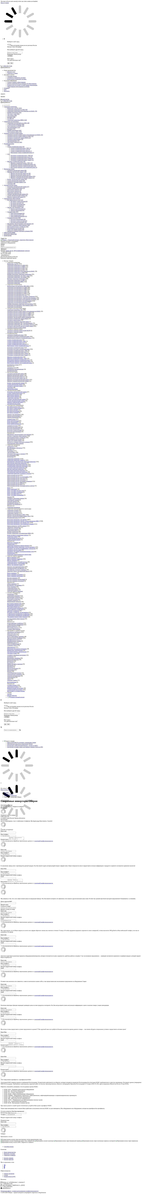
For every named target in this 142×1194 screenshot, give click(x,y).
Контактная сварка (12, 389)
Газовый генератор (12, 600)
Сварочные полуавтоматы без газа (17, 295)
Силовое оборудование (13, 629)
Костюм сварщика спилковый (15, 581)
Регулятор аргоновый (13, 411)
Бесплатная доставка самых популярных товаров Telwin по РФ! (25, 747)
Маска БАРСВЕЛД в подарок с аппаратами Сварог (21, 742)
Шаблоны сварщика (12, 542)
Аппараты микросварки (14, 320)
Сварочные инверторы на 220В (16, 265)
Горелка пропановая (13, 417)
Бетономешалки (11, 682)
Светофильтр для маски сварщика (16, 569)
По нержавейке (11, 455)
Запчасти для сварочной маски (15, 566)
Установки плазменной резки (15, 347)
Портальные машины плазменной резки (18, 360)
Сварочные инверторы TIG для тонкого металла (20, 324)
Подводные (10, 457)
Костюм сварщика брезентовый (16, 579)
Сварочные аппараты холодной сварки (18, 321)
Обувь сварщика (11, 584)
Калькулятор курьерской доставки (16, 79)
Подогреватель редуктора (14, 439)
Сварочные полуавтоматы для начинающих (19, 301)
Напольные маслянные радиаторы (16, 649)
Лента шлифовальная (13, 644)
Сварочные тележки (13, 510)
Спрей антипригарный (13, 539)
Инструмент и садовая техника (16, 691)
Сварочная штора (12, 588)
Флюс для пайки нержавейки (15, 495)
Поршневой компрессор (14, 605)
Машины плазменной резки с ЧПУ (17, 358)
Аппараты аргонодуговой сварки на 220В (19, 312)
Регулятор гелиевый (13, 412)
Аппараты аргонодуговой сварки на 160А (19, 315)
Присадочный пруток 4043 (14, 484)
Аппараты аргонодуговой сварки (16, 327)
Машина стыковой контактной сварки (18, 381)
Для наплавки (11, 452)
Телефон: (3, 1114)
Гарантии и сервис (12, 73)
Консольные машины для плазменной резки (19, 363)
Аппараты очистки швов (14, 550)
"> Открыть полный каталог (15, 697)
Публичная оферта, (6, 1191)
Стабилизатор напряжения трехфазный (18, 615)
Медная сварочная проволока (15, 469)
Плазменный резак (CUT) (14, 517)
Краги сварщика (11, 573)
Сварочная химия (12, 536)
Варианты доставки (9, 1153)
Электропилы (11, 677)
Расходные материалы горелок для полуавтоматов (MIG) (23, 521)
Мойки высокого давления (14, 664)
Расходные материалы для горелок (17, 519)
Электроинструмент (13, 686)
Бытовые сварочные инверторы (16, 278)
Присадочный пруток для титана (16, 480)
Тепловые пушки (12, 653)
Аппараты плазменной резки (15, 335)
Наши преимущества (10, 1152)
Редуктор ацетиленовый (14, 431)
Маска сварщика (12, 557)
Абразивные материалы (14, 632)
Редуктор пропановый (13, 428)
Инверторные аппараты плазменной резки (19, 338)
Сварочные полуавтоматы (14, 307)
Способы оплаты (12, 76)
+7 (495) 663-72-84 (7, 66)
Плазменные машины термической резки (18, 361)
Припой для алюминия (13, 504)
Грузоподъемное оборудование (16, 618)
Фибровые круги (12, 642)
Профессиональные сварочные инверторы (19, 274)
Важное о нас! (11, 72)
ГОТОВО (10, 55)
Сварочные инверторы (13, 283)
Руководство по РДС (10, 1176)
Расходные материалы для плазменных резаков (20, 524)
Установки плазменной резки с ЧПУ (17, 350)
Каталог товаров (8, 1158)
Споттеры (10, 387)
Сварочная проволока (13, 458)
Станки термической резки (14, 393)
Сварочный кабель (12, 530)
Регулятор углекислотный (14, 408)
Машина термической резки (15, 402)
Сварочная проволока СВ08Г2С (16, 460)
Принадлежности (12, 626)
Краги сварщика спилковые (15, 574)
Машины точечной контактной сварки (18, 379)
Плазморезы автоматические (15, 369)
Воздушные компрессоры (14, 603)
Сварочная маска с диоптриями (16, 563)
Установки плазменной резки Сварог (17, 355)
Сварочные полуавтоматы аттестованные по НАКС (21, 299)
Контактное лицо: (6, 1113)
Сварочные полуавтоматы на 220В (17, 287)
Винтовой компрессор (13, 606)
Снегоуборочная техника (14, 673)
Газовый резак (11, 419)
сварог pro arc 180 (11, 250)
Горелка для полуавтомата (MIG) (16, 514)
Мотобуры (10, 667)
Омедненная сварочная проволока (16, 463)
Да (8, 63)
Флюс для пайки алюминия (15, 492)
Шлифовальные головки (14, 641)
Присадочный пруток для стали (16, 478)
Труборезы (10, 656)
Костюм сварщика (12, 578)
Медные (9, 449)
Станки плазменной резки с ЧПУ (16, 341)
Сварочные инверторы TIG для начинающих (19, 323)
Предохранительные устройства (16, 437)
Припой (9, 497)
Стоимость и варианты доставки (16, 77)
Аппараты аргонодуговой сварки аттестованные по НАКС (23, 311)
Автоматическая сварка (13, 403)
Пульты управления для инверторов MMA (19, 533)
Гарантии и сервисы (9, 1155)
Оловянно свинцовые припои (15, 498)
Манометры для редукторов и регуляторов (19, 434)
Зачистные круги (12, 633)
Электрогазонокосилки (13, 676)
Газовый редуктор (12, 425)
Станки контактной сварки (14, 384)
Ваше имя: (3, 831)
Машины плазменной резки (15, 357)
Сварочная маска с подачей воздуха (17, 562)
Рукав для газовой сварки (14, 440)
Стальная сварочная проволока (16, 467)
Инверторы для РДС (13, 264)
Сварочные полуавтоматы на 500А (17, 293)
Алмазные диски (12, 645)
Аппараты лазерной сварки (15, 332)
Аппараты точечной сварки (15, 386)
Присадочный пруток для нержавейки (18, 477)
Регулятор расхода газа (13, 406)
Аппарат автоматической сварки (16, 399)
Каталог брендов (8, 1159)
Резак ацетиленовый (13, 421)
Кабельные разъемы (12, 529)
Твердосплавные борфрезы (14, 638)
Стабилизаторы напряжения (15, 624)
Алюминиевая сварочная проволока (17, 466)
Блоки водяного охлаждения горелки (17, 535)
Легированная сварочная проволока (17, 472)
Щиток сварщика (12, 560)
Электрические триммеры (14, 674)
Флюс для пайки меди (13, 493)
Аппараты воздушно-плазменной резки (18, 336)
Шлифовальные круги (13, 639)
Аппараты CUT (11, 367)
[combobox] (8, 247)
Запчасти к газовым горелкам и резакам (18, 442)
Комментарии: (5, 839)
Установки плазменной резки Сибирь (17, 353)
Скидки (9, 694)
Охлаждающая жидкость (14, 538)
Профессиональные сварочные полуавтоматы (20, 304)
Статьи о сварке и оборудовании (16, 82)
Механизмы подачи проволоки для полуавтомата (21, 547)
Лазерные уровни (12, 680)
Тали (8, 620)
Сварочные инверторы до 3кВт (16, 280)
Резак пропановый (12, 422)
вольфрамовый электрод (23, 250)
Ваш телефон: (4, 834)
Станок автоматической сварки (16, 400)
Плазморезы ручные (13, 364)
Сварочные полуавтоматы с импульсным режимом (21, 298)
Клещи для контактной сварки (15, 383)
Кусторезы (10, 662)
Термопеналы (11, 553)
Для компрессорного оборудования (17, 617)
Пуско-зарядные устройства (15, 623)
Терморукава (10, 544)
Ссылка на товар (6, 906)
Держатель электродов (13, 527)
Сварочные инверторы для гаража (16, 277)
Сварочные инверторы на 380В (16, 267)
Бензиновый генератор (13, 597)
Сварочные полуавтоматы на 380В (17, 289)
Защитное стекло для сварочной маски (18, 571)
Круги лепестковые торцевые (15, 636)
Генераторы (10, 594)
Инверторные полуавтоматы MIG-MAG (18, 286)
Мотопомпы (10, 670)
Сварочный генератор (13, 595)
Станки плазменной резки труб (16, 343)
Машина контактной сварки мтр (16, 378)
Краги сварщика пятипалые (15, 576)
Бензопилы (10, 661)
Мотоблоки (10, 665)
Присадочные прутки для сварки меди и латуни (20, 485)
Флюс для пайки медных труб (15, 490)
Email (2, 876)
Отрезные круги (11, 635)
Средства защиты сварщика (15, 591)
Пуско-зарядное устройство (15, 609)
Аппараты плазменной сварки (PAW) (17, 318)
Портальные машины (13, 395)
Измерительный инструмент (15, 688)
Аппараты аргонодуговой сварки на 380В (19, 314)
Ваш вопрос (4, 881)
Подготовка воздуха (13, 627)
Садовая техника (12, 685)
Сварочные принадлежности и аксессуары (19, 554)
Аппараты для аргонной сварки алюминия (19, 317)
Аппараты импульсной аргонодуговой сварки (20, 326)
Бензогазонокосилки (13, 659)
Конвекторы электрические (15, 650)
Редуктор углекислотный (14, 430)
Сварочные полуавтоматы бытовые (17, 302)
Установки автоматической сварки (17, 392)
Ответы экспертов (9, 1173)
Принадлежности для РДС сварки (16, 526)
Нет (12, 63)
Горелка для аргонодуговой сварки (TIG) (18, 516)
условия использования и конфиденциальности (25, 1191)
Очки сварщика (11, 587)
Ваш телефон (5, 872)
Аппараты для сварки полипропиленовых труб (20, 551)
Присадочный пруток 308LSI (15, 483)
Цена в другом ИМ (6, 901)
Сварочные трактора (13, 397)
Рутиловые (10, 451)
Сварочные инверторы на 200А (16, 272)
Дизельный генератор (13, 598)
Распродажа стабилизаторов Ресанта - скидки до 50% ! (22, 745)
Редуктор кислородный (13, 427)
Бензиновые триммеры (13, 658)
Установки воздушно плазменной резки (18, 349)
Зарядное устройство (13, 611)
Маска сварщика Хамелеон (14, 559)
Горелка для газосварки (13, 414)
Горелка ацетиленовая (13, 416)
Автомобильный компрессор (15, 608)
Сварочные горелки (12, 513)
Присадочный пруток (13, 475)
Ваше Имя (3, 868)
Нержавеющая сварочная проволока (17, 464)
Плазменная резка (12, 370)
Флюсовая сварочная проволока (16, 470)
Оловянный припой (12, 503)
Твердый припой (12, 501)
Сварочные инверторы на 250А (16, 270)
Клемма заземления (12, 532)
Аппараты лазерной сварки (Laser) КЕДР (18, 330)
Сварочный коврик (12, 589)
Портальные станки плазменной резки (18, 345)
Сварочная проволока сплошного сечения (19, 473)
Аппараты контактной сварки (15, 373)
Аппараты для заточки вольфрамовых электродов (21, 548)
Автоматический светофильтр (15, 568)
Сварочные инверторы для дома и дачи (18, 275)
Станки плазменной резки (14, 340)
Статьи (6, 1175)
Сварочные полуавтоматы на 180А (17, 292)
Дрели (9, 679)
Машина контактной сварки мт (16, 376)
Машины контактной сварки (15, 375)
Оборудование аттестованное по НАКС (18, 86)
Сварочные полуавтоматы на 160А (17, 290)
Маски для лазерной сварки (15, 565)
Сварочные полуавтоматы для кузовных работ (20, 305)
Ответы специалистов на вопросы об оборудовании (21, 83)
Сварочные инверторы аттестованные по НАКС (21, 271)
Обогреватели (11, 647)
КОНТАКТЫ (5, 99)
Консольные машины (13, 396)
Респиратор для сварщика (14, 585)
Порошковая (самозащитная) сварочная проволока (21, 461)
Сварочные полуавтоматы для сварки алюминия (21, 296)
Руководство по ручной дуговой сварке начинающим (22, 85)
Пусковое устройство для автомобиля (17, 612)
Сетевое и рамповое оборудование (17, 436)
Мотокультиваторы (12, 668)
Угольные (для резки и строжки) (16, 454)
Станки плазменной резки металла (17, 344)
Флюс (8, 487)
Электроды (10, 446)
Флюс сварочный (12, 489)
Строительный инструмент (15, 689)
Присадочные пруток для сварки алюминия (19, 481)
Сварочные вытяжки (13, 511)
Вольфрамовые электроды (14, 448)
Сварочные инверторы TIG (15, 310)
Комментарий (4, 1045)
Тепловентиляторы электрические (16, 651)
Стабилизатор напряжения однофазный (18, 614)
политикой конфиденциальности (43, 841)
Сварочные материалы (13, 507)
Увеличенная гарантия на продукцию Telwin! (20, 744)
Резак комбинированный (14, 424)
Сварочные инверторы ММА (15, 281)
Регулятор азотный (12, 409)
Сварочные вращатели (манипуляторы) (18, 545)
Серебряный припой (13, 500)
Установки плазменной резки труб (17, 352)
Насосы (9, 671)
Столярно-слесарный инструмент (16, 655)
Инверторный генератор (14, 601)
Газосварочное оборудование (15, 443)
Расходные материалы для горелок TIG (18, 522)
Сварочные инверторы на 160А (16, 268)
